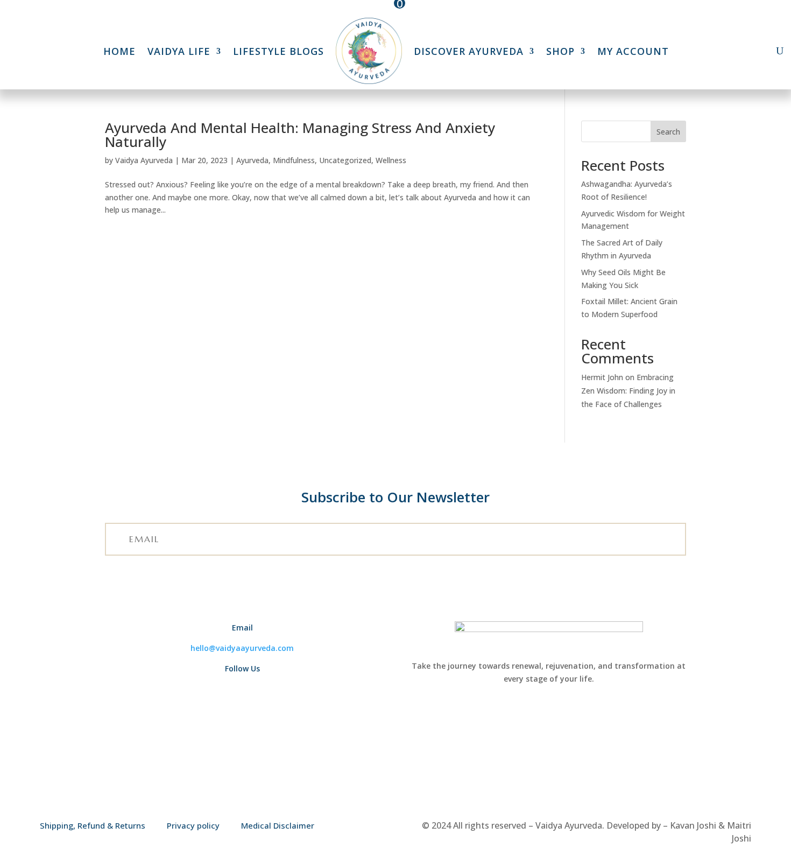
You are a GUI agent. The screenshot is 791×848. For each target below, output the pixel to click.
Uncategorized (345, 160)
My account (633, 51)
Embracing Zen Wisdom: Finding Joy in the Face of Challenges (628, 390)
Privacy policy (193, 825)
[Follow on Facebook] (223, 688)
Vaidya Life (178, 51)
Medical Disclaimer (277, 825)
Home (119, 51)
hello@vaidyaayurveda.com (242, 648)
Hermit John (602, 377)
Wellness (391, 160)
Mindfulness (294, 160)
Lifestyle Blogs (278, 51)
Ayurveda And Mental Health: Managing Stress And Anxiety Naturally (300, 134)
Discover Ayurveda (469, 51)
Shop (560, 51)
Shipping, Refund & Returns (92, 825)
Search (668, 132)
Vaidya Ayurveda (144, 160)
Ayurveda (252, 160)
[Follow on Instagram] (255, 688)
